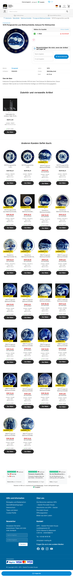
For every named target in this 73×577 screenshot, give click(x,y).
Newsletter (11, 521)
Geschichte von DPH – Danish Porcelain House (47, 509)
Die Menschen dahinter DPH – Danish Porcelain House (46, 504)
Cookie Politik (11, 513)
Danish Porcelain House (10, 6)
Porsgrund (15, 68)
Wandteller (16, 18)
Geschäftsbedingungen (14, 505)
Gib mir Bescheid (62, 56)
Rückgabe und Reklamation (16, 502)
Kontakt (39, 521)
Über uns (40, 498)
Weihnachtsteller (26, 18)
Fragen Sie (37, 573)
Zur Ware (10, 132)
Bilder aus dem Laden (44, 515)
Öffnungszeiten (42, 513)
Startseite (8, 18)
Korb (69, 7)
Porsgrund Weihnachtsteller (41, 18)
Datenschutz (10, 507)
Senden (23, 544)
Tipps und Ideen (12, 510)
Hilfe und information (15, 498)
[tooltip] (10, 115)
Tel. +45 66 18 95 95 (43, 536)
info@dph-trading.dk (43, 540)
